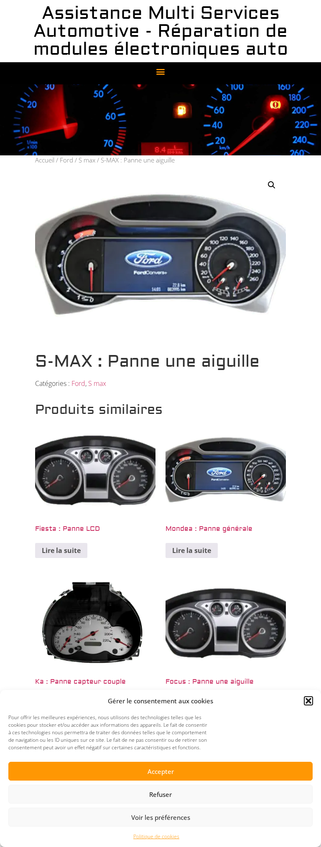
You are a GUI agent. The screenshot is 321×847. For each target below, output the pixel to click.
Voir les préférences (160, 817)
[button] (308, 701)
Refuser (160, 794)
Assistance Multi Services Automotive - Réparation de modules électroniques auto (160, 31)
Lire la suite (61, 550)
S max (87, 160)
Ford (66, 160)
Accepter (161, 771)
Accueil (44, 160)
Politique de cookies (156, 836)
